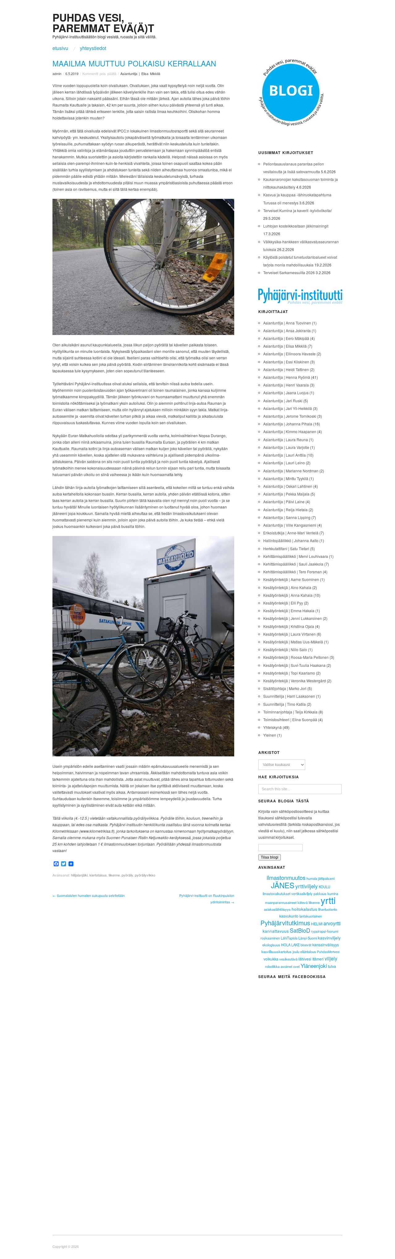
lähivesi (304, 959)
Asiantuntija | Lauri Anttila (284, 455)
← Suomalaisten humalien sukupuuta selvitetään (88, 895)
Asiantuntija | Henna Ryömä (286, 377)
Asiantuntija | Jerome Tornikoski (289, 416)
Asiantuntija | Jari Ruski (282, 400)
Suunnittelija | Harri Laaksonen (289, 696)
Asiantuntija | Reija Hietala (285, 509)
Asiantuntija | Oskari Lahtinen (287, 486)
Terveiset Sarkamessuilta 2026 (289, 272)
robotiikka (272, 966)
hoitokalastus (304, 909)
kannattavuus (276, 931)
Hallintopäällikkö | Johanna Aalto (290, 540)
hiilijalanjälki (79, 874)
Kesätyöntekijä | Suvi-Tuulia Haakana (294, 665)
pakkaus (320, 893)
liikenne (114, 874)
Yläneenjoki (314, 965)
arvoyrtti (332, 923)
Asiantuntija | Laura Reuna (285, 439)
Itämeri (318, 959)
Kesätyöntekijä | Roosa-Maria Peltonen (296, 657)
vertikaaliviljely (302, 893)
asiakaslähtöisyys (277, 909)
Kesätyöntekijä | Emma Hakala (288, 610)
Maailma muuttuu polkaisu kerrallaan (134, 63)
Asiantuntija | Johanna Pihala (287, 423)
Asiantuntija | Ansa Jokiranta (287, 330)
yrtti (328, 900)
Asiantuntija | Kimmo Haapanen (289, 431)
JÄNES (282, 885)
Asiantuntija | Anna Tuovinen (287, 322)
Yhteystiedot (93, 48)
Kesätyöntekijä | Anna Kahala (288, 595)
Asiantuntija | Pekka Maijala (286, 493)
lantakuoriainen (310, 916)
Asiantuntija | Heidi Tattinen (286, 369)
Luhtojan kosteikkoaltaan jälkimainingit (295, 225)
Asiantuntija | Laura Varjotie (286, 447)
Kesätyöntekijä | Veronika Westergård (294, 680)
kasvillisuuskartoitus (276, 951)
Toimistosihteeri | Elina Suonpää (290, 719)
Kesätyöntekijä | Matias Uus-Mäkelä (293, 641)
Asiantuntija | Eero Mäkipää (286, 338)
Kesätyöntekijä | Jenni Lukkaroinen (292, 618)
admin (56, 73)
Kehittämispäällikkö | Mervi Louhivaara (295, 556)
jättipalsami (326, 878)
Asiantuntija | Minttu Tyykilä (285, 478)
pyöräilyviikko (145, 874)
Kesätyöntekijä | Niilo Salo (285, 649)
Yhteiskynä (272, 727)
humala (311, 878)
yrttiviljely (306, 886)
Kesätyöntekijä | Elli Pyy (283, 602)
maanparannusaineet (281, 902)
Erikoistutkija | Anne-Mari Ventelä (290, 532)
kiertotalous (98, 874)
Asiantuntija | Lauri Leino (284, 462)
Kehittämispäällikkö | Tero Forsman (292, 571)
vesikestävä (288, 958)
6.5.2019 (71, 73)
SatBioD (300, 930)
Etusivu (60, 48)
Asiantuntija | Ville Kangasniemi (289, 525)
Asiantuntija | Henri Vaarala (286, 384)
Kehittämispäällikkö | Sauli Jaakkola (293, 564)
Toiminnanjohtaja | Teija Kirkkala (290, 711)
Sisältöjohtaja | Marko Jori (284, 688)
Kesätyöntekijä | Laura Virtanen (289, 634)
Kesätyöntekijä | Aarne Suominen (291, 579)
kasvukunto (288, 916)
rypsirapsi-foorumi (324, 931)
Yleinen (269, 735)
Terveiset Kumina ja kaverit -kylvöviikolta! (297, 210)
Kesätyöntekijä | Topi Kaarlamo (289, 673)
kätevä (302, 902)
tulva (332, 966)
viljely (331, 958)
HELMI (316, 923)
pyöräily (127, 874)
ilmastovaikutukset (276, 893)
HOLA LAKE (290, 944)
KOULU (324, 886)
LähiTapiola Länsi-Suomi (299, 937)
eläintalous (308, 951)
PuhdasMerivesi (328, 952)
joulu (296, 951)
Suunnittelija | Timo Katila (284, 704)
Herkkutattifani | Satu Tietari (286, 548)
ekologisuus (271, 944)
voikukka (271, 959)
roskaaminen (270, 937)
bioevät (306, 944)
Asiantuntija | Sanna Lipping (286, 517)
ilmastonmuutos (286, 877)
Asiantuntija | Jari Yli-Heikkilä (287, 408)
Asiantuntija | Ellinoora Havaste (289, 353)
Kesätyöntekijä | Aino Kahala (287, 587)
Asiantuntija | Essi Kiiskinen (286, 361)
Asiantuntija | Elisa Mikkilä (140, 73)
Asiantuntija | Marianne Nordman (290, 470)
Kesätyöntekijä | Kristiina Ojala (288, 626)
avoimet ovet (290, 966)
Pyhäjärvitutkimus (285, 922)
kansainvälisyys (325, 944)
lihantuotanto (327, 909)
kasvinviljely (329, 938)
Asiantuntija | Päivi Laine (284, 501)
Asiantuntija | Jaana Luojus (286, 392)
